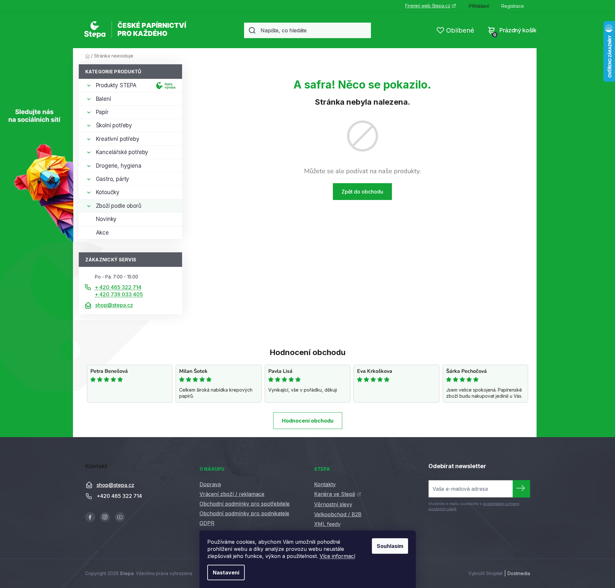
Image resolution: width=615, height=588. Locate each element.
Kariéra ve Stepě (334, 494)
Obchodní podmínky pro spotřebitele (245, 503)
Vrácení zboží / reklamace (232, 494)
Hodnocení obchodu (307, 420)
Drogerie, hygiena (118, 166)
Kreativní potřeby (117, 139)
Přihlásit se (521, 489)
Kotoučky (108, 192)
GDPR (207, 523)
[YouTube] (120, 517)
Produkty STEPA (116, 85)
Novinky (106, 219)
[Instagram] (105, 517)
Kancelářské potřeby (122, 152)
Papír (102, 112)
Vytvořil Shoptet (485, 573)
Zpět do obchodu (362, 191)
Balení (103, 99)
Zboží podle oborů (118, 206)
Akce (102, 232)
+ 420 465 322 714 (118, 287)
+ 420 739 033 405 (119, 294)
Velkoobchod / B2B (338, 514)
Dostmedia (518, 573)
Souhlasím (390, 546)
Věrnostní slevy (333, 504)
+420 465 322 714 (119, 496)
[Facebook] (90, 517)
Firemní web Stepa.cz (427, 5)
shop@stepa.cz (114, 305)
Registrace (512, 6)
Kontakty (325, 484)
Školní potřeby (114, 125)
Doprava (210, 484)
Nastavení (226, 572)
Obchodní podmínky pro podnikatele (244, 513)
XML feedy (327, 524)
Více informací (337, 556)
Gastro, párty (112, 179)
